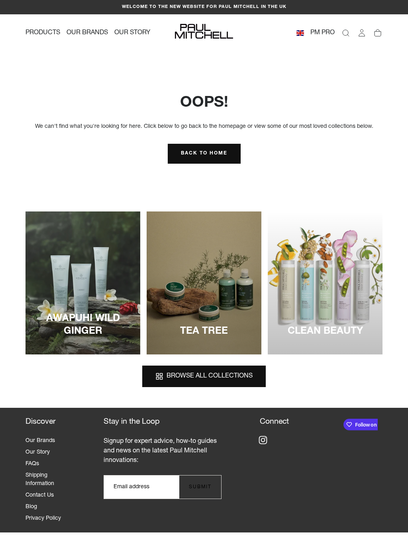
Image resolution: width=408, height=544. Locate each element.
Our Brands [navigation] (40, 441)
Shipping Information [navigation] (40, 480)
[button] (300, 34)
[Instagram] (263, 440)
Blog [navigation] (31, 507)
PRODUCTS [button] (43, 33)
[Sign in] (362, 33)
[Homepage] (204, 33)
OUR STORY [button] (132, 33)
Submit (200, 487)
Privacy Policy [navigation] (43, 518)
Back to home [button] (204, 153)
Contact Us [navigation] (40, 495)
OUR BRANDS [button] (87, 33)
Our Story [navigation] (38, 452)
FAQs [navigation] (32, 464)
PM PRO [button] (322, 33)
